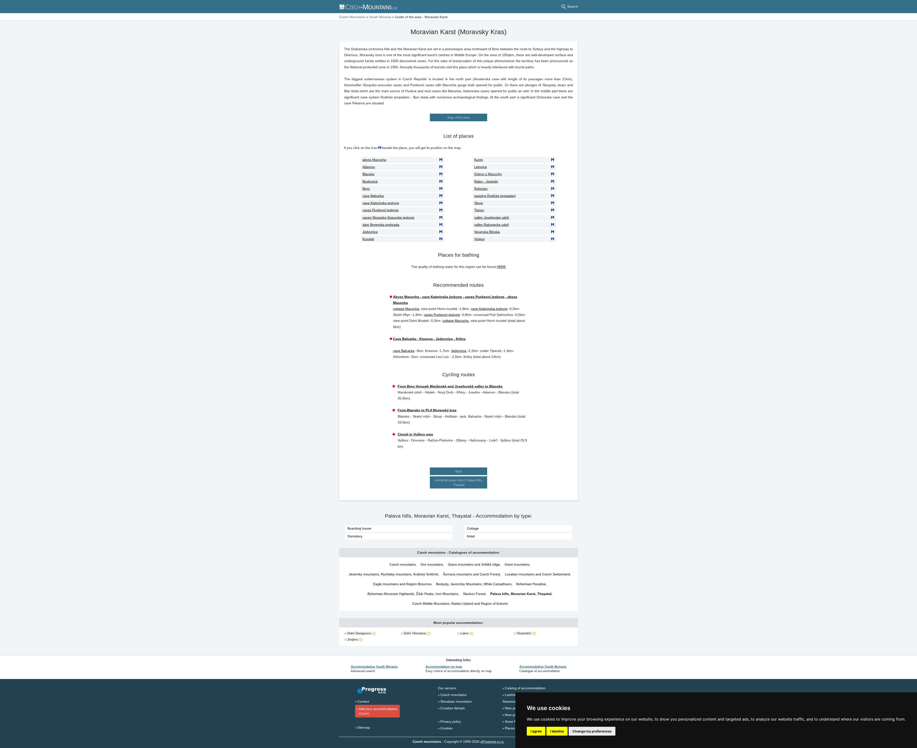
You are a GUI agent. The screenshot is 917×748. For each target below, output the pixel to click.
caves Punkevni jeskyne (381, 210)
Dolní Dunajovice (360, 633)
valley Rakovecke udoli (491, 225)
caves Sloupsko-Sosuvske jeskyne (388, 217)
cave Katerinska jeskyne (381, 203)
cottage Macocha (406, 309)
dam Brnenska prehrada (381, 225)
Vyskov (479, 239)
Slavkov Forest (474, 594)
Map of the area (458, 117)
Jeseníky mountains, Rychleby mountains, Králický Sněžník (393, 574)
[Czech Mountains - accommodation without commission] (368, 7)
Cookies (446, 728)
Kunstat (368, 239)
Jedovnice (370, 232)
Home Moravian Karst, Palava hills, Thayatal (458, 482)
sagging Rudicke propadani (495, 196)
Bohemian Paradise (531, 584)
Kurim (478, 160)
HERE (501, 267)
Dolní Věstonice (416, 633)
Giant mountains (517, 564)
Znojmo (354, 639)
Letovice (480, 167)
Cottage (473, 528)
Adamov (369, 167)
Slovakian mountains (456, 701)
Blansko (368, 174)
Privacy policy (450, 721)
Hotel (471, 536)
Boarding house (359, 528)
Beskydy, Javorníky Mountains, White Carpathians (474, 584)
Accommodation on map (444, 666)
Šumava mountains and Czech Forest (471, 574)
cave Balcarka (373, 196)
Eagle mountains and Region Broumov (402, 584)
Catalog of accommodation (525, 688)
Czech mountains (402, 564)
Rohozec (481, 189)
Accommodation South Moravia (374, 666)
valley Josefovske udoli (491, 217)
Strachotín (526, 633)
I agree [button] (536, 731)
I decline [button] (557, 731)
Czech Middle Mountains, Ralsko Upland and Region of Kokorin (460, 603)
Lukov (466, 633)
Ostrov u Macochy (488, 174)
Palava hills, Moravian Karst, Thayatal (520, 594)
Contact (363, 701)
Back (458, 471)
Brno (366, 189)
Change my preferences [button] (592, 731)
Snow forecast (515, 721)
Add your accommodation (378, 711)
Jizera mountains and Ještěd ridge (474, 564)
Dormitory (354, 536)
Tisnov (479, 210)
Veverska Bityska (487, 232)
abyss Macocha (374, 160)
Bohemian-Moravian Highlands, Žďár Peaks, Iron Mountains (413, 594)
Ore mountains (432, 564)
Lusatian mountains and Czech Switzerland (537, 574)
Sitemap (363, 727)
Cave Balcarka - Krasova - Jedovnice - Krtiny (429, 339)
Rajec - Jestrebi (486, 181)
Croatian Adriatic (452, 708)
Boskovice (370, 181)
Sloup (478, 203)
